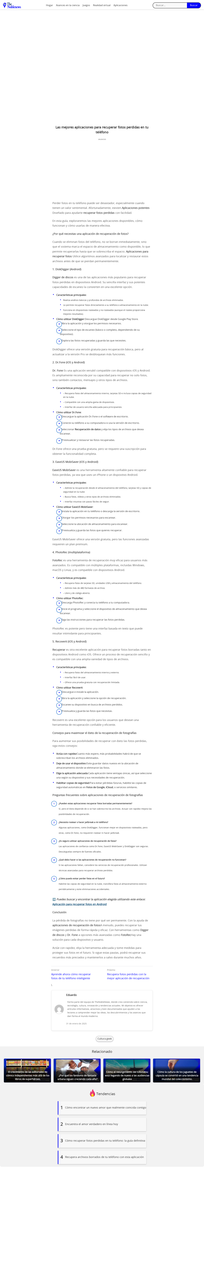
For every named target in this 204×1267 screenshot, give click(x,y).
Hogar (49, 5)
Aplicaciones (120, 5)
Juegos (86, 5)
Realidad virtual (102, 5)
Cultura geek (105, 1039)
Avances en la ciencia (68, 5)
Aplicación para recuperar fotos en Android (79, 904)
